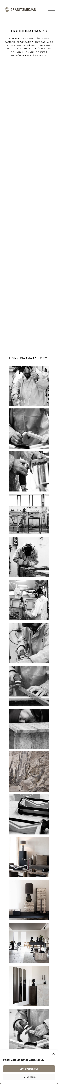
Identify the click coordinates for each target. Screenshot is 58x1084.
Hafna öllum (29, 1077)
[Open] (51, 9)
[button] (53, 1053)
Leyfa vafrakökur (29, 1068)
